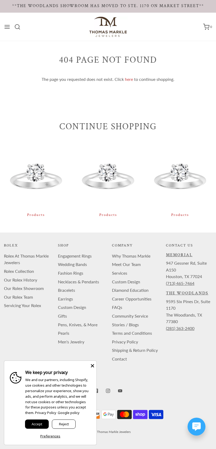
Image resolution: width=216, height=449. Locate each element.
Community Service (130, 315)
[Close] (92, 364)
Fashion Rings (70, 272)
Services (119, 272)
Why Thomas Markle (131, 255)
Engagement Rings (75, 255)
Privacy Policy (125, 341)
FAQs (117, 307)
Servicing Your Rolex (22, 305)
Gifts (62, 315)
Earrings (65, 298)
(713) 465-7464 (180, 283)
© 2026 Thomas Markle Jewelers (108, 432)
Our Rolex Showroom (24, 288)
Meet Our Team (126, 264)
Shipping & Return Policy (135, 350)
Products (36, 215)
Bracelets (66, 290)
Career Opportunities (131, 298)
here (129, 79)
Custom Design (72, 307)
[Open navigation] (7, 27)
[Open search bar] (19, 27)
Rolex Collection (19, 271)
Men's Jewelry (71, 341)
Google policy (69, 412)
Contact (119, 358)
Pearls (63, 332)
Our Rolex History (20, 279)
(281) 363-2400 (180, 328)
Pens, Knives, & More (77, 324)
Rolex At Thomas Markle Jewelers (26, 259)
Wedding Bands (72, 264)
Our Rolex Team (18, 296)
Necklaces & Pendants (78, 281)
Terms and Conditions (132, 332)
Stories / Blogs (125, 324)
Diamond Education (130, 290)
